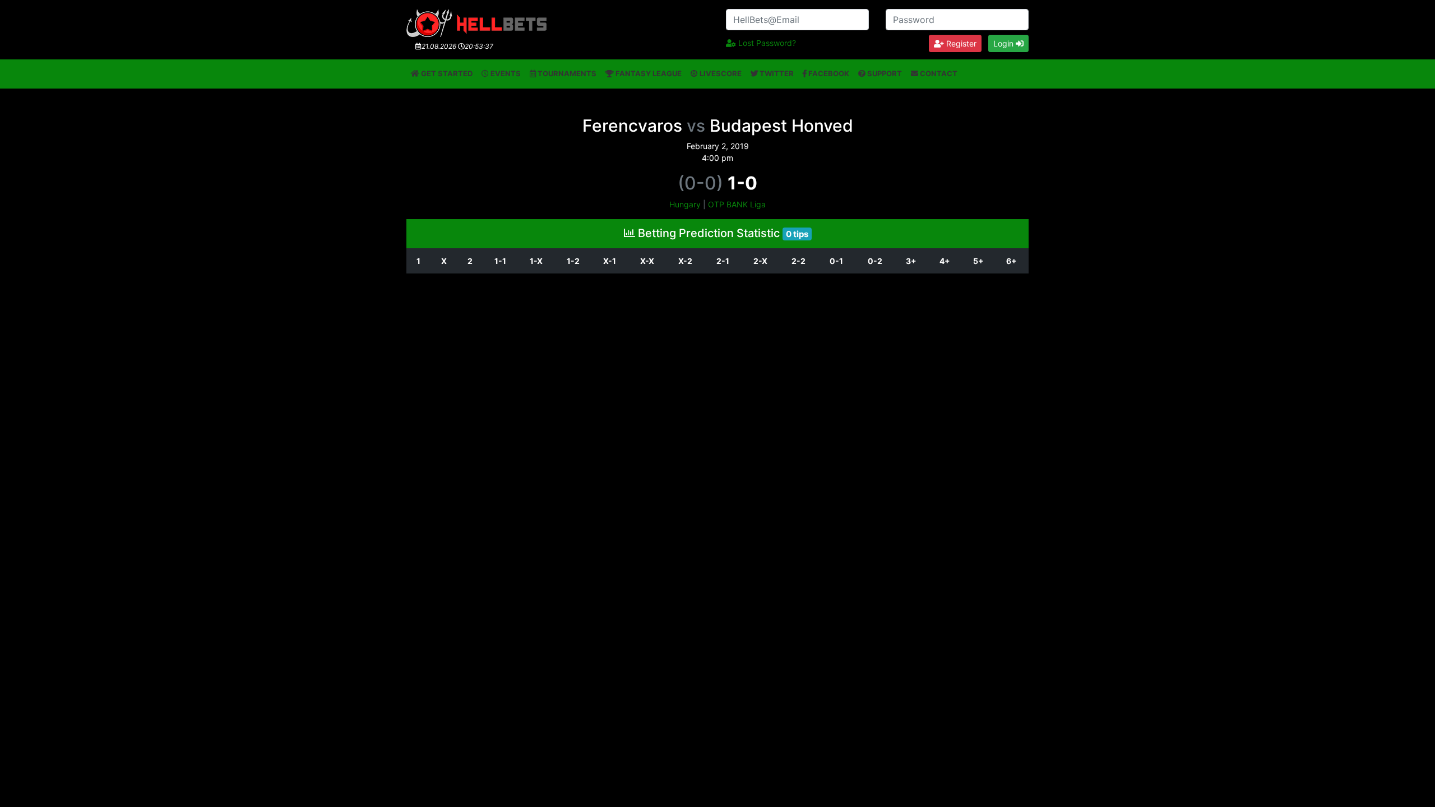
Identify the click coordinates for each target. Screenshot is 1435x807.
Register (960, 43)
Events (505, 73)
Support (883, 73)
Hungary (685, 204)
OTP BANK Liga (737, 204)
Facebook (828, 73)
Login (1004, 43)
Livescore (720, 73)
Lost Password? (766, 43)
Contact (937, 73)
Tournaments (566, 73)
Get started (446, 73)
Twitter (776, 73)
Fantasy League (648, 73)
